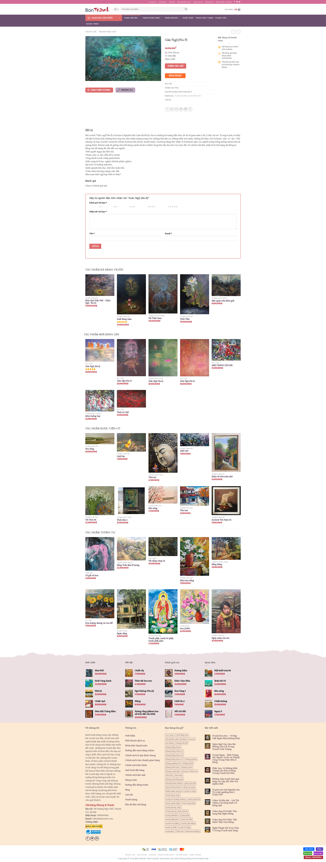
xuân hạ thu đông (193, 831)
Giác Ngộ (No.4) (155, 381)
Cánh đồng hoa (182, 735)
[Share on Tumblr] (190, 109)
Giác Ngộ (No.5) (124, 381)
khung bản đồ (181, 743)
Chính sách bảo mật (135, 775)
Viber (319, 849)
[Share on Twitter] (172, 109)
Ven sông (89, 449)
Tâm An (152, 477)
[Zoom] (88, 77)
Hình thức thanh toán (136, 745)
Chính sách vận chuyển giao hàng (142, 760)
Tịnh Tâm (185, 319)
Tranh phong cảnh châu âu (177, 811)
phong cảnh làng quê (174, 779)
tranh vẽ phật (171, 827)
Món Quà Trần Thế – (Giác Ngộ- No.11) (98, 301)
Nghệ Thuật (188, 18)
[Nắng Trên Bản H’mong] (131, 548)
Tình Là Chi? (123, 412)
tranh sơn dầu (186, 819)
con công (169, 735)
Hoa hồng (170, 743)
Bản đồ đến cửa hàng (135, 804)
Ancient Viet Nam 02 (221, 520)
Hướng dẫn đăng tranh (136, 784)
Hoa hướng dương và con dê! (99, 623)
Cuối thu (121, 456)
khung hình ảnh (172, 767)
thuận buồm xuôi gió (174, 791)
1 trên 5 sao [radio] (93, 207)
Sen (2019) (185, 628)
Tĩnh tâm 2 (122, 520)
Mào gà (185, 771)
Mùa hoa (193, 771)
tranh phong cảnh (173, 807)
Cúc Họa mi (90, 519)
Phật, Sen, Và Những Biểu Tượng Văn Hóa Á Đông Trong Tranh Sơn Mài (224, 770)
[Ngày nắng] (131, 609)
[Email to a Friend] (176, 109)
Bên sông (152, 508)
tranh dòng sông (173, 795)
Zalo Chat (309, 849)
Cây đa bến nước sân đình (176, 739)
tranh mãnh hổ (193, 799)
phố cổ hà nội (190, 783)
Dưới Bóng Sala (124, 319)
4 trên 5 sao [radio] (142, 207)
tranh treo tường (172, 823)
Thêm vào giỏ (175, 66)
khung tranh (186, 767)
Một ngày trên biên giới (223, 301)
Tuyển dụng (197, 2)
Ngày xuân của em (220, 638)
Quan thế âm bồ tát (173, 787)
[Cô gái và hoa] (99, 554)
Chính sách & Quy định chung (140, 755)
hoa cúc (192, 739)
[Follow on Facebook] (234, 2)
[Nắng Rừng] (226, 548)
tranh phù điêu (172, 815)
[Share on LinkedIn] (186, 109)
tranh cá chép (190, 791)
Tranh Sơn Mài (171, 18)
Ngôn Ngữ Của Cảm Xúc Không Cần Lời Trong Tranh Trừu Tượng (224, 746)
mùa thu (169, 775)
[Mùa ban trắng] (194, 556)
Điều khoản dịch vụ (135, 740)
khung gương (190, 759)
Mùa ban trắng (187, 580)
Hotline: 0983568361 (313, 857)
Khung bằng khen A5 (174, 759)
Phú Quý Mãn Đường (174, 783)
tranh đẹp (170, 831)
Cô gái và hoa (91, 575)
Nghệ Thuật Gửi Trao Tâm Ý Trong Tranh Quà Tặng (225, 829)
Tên (92, 233)
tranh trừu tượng (188, 823)
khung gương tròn (173, 763)
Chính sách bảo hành (136, 765)
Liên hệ (172, 2)
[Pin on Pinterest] (181, 109)
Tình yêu (179, 831)
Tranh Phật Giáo (107, 32)
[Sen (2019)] (194, 606)
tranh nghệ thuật (173, 803)
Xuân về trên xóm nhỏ (222, 476)
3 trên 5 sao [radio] (123, 207)
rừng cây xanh (189, 787)
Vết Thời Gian (155, 318)
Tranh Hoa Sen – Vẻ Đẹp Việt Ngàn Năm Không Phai (226, 737)
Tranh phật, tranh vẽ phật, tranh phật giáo (161, 639)
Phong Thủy (221, 18)
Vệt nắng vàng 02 (156, 561)
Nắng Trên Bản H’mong (128, 565)
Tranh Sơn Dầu (131, 18)
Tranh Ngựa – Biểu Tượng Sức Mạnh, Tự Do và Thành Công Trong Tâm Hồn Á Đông (226, 759)
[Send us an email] (239, 2)
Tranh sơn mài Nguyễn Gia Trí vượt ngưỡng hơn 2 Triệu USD (226, 792)
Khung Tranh (92, 24)
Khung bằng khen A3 (174, 751)
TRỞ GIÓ (184, 451)
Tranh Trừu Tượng (204, 18)
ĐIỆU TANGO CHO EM (222, 365)
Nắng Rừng (217, 564)
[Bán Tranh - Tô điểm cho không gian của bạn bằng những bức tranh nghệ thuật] (97, 9)
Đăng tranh (209, 2)
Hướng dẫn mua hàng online (139, 750)
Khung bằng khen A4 (174, 755)
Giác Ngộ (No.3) (187, 381)
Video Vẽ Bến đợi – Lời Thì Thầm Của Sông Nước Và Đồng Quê (225, 803)
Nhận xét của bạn (98, 212)
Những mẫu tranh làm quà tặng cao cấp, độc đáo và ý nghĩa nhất (225, 781)
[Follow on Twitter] (237, 2)
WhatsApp (308, 853)
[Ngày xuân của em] (226, 611)
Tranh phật (184, 815)
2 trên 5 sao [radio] (107, 207)
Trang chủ (152, 2)
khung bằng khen (173, 747)
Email (168, 233)
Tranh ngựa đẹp (188, 803)
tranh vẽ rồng (184, 827)
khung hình (188, 763)
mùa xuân (178, 775)
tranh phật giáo (172, 819)
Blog (127, 789)
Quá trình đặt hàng (134, 770)
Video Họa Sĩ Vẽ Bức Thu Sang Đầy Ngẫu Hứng (224, 812)
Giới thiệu (162, 2)
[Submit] (186, 9)
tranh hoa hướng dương (175, 799)
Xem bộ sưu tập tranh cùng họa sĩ (178, 92)
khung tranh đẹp (173, 771)
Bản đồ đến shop (183, 2)
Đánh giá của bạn (98, 203)
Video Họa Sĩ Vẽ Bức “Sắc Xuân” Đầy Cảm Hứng (224, 820)
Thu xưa (184, 510)
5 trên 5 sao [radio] (162, 207)
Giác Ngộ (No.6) (92, 366)
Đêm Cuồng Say (92, 416)
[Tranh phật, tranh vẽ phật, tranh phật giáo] (163, 611)
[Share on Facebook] (167, 109)
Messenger (318, 853)
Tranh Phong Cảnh (151, 18)
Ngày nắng (122, 633)
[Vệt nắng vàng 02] (163, 546)
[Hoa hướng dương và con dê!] (99, 603)
